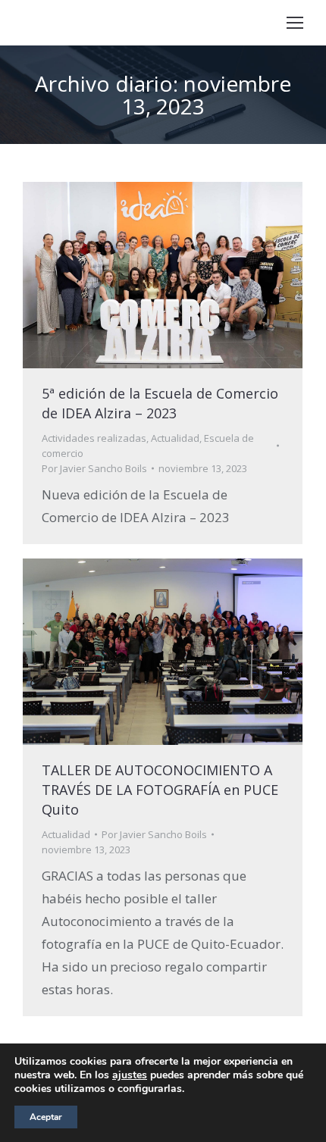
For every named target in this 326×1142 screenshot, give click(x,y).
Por (94, 468)
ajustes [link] (129, 1075)
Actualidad (175, 438)
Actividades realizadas (94, 438)
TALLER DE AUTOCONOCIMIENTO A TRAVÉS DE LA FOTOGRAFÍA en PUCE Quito (160, 789)
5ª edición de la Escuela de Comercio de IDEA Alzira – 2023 (160, 403)
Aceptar (46, 1117)
